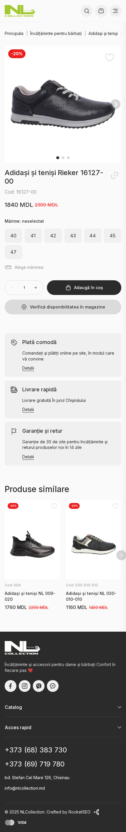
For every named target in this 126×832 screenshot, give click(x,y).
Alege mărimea (29, 267)
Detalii (28, 368)
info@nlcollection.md (25, 788)
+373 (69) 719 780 (35, 764)
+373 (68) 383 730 (36, 750)
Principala (14, 33)
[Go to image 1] (57, 157)
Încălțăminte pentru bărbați (56, 33)
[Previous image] (10, 104)
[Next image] (115, 104)
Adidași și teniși (103, 33)
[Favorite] (109, 57)
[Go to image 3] (68, 157)
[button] (63, 104)
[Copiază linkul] (114, 175)
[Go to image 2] (63, 157)
